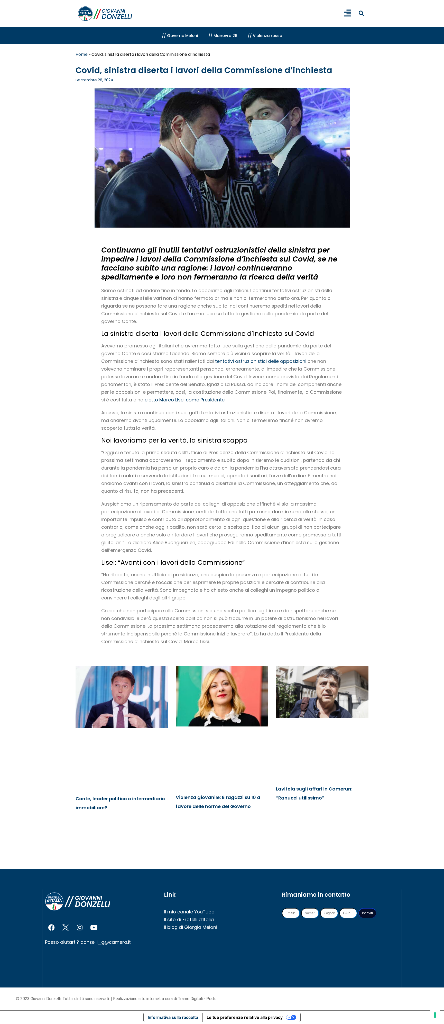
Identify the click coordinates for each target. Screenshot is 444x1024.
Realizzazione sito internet (137, 998)
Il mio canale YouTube (189, 912)
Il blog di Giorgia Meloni (190, 927)
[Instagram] (79, 927)
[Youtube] (93, 927)
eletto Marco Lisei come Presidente (185, 400)
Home (82, 54)
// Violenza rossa (265, 35)
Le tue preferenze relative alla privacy (245, 1017)
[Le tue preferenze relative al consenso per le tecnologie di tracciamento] (435, 1015)
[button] (361, 13)
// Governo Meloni (180, 35)
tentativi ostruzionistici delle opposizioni (260, 361)
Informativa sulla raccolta (173, 1017)
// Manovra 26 (222, 35)
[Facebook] (51, 927)
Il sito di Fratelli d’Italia (189, 919)
